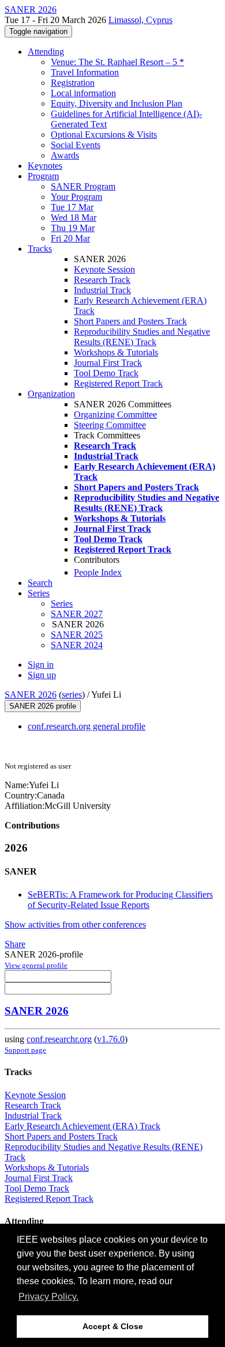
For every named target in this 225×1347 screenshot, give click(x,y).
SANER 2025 (77, 635)
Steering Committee (110, 425)
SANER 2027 (77, 614)
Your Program (76, 197)
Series (62, 603)
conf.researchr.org (59, 1039)
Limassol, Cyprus (140, 20)
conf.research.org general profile (86, 726)
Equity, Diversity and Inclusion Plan (116, 103)
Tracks (40, 248)
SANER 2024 (77, 645)
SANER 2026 (31, 694)
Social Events (75, 145)
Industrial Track (102, 290)
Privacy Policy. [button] (48, 1296)
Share (15, 944)
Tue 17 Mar (72, 207)
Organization (51, 394)
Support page (25, 1050)
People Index (98, 572)
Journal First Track (108, 363)
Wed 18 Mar (73, 217)
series (72, 694)
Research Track (102, 280)
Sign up (42, 675)
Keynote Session (104, 269)
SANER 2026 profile (42, 706)
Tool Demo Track (106, 373)
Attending (46, 51)
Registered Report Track (118, 383)
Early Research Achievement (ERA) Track (82, 1126)
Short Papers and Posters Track (130, 321)
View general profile (36, 965)
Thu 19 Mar (73, 228)
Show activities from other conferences (75, 924)
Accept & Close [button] (112, 1326)
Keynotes (45, 166)
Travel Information (85, 72)
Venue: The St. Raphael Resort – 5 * (117, 62)
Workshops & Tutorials (116, 352)
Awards (65, 155)
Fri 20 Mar (70, 238)
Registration (73, 83)
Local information (83, 93)
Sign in (41, 664)
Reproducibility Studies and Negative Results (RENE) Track (142, 337)
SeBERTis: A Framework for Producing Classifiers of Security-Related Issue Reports (120, 900)
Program (43, 176)
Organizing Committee (115, 414)
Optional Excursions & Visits (104, 134)
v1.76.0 (111, 1039)
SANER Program (83, 186)
